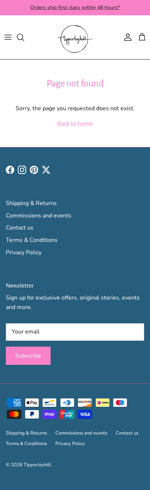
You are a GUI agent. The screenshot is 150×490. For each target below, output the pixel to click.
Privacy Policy (24, 252)
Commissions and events (38, 216)
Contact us (19, 228)
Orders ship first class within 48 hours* (75, 7)
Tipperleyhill (37, 465)
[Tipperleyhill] (75, 37)
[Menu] (8, 37)
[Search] (24, 37)
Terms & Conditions (32, 240)
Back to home (75, 124)
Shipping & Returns (31, 203)
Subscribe (28, 356)
